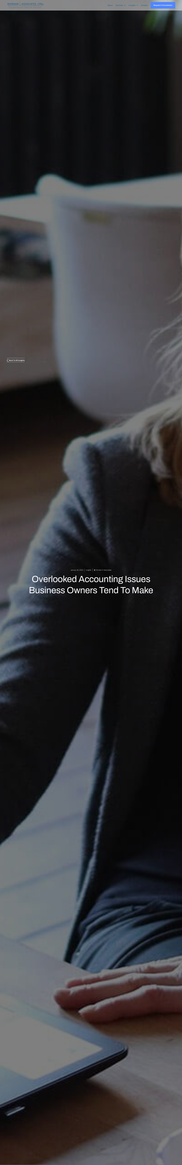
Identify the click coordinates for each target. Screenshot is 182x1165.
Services (119, 5)
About (110, 5)
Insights (132, 5)
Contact (144, 5)
